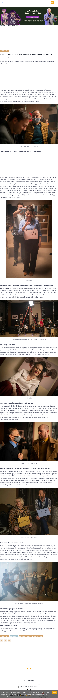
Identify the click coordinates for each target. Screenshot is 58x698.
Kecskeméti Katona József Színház (30, 636)
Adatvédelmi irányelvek (29, 687)
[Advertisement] (29, 38)
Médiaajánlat (40, 685)
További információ (25, 696)
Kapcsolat (17, 685)
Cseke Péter (4, 51)
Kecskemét (13, 636)
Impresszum (27, 685)
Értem (54, 692)
